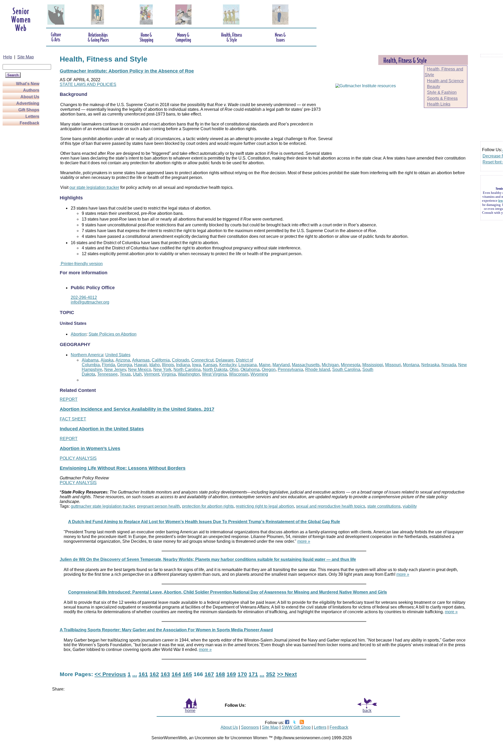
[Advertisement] (24, 204)
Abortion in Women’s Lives (90, 448)
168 (220, 674)
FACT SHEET (73, 419)
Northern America (87, 355)
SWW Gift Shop (296, 727)
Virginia (168, 374)
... (134, 674)
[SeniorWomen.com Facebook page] (287, 722)
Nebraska (430, 365)
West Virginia (214, 374)
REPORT (69, 399)
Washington (189, 374)
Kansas (210, 365)
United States (117, 355)
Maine (264, 365)
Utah (137, 374)
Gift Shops (28, 110)
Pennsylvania (290, 369)
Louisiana (247, 365)
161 (143, 674)
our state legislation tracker (94, 187)
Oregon (269, 369)
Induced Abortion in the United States (102, 428)
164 (176, 674)
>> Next (287, 674)
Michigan (330, 365)
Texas (125, 374)
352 (270, 674)
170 (242, 674)
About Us (29, 97)
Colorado (180, 360)
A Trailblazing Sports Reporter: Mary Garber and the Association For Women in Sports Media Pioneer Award (166, 630)
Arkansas (141, 360)
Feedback (29, 123)
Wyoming (259, 374)
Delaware (225, 360)
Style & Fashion (442, 92)
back (367, 710)
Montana (411, 365)
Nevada (448, 365)
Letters (32, 116)
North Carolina (187, 369)
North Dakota (215, 369)
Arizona (123, 360)
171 (253, 674)
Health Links (438, 104)
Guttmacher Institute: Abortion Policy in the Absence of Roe (127, 71)
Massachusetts (306, 365)
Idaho (154, 365)
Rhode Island (317, 369)
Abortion (78, 334)
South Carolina (346, 369)
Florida (108, 365)
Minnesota (350, 365)
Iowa (196, 365)
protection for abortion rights (208, 506)
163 (165, 674)
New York (162, 369)
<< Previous (110, 674)
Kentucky (227, 365)
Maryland (281, 365)
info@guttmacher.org (90, 302)
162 (154, 674)
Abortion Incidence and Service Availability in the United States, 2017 (137, 409)
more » (303, 541)
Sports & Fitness (442, 98)
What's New (27, 83)
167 (209, 674)
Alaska (107, 360)
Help (7, 57)
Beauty (433, 86)
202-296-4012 (84, 297)
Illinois (168, 365)
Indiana (183, 365)
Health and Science (445, 81)
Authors (31, 90)
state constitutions (384, 506)
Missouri (393, 365)
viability (410, 506)
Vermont (151, 374)
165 (187, 674)
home (190, 710)
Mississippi (372, 365)
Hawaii (140, 365)
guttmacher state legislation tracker (103, 506)
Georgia (124, 365)
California (161, 360)
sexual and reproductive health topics (330, 506)
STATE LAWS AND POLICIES (88, 84)
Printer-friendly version (81, 263)
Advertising (27, 103)
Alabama (90, 360)
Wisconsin (238, 374)
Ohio (233, 369)
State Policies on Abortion (112, 334)
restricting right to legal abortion (265, 506)
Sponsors (250, 727)
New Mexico (139, 369)
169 (231, 674)
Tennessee (107, 374)
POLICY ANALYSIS (78, 458)
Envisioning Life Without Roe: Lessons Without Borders (122, 468)
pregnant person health (158, 506)
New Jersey (115, 369)
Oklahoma (250, 369)
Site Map (25, 57)
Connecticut (202, 360)
